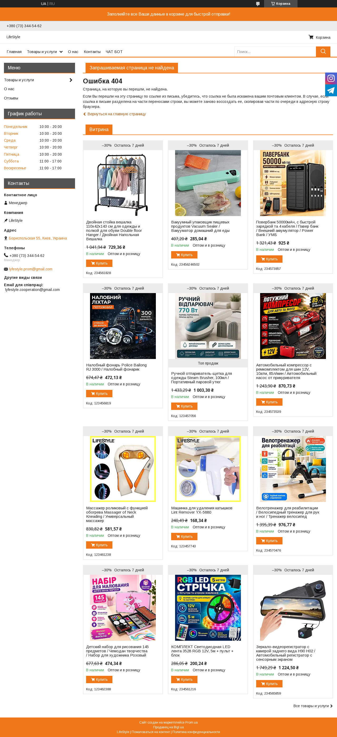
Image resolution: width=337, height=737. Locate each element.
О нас (73, 51)
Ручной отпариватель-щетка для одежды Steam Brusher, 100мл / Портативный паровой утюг (201, 377)
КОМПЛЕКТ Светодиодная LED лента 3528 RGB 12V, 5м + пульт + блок (202, 651)
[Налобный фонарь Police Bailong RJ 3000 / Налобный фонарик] (122, 326)
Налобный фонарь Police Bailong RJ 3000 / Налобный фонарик (116, 367)
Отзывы (11, 98)
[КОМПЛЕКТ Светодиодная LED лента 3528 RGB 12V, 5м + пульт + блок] (207, 608)
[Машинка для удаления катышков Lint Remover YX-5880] (207, 469)
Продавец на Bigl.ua (168, 727)
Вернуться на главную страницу (116, 114)
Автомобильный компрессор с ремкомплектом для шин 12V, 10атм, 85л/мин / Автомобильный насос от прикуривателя (286, 371)
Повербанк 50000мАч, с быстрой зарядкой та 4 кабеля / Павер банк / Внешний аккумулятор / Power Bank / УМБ (287, 228)
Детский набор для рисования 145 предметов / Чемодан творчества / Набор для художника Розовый (117, 651)
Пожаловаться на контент (151, 732)
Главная (14, 51)
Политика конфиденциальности (196, 732)
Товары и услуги (42, 51)
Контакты (92, 51)
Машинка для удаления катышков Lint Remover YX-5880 (201, 510)
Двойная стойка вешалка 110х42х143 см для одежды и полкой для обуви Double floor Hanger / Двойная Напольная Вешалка (114, 230)
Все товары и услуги (311, 706)
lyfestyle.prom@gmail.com (30, 269)
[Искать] (323, 51)
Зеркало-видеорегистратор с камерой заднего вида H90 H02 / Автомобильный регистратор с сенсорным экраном (285, 653)
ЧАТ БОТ (114, 51)
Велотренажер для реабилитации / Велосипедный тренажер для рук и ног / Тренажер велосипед (287, 512)
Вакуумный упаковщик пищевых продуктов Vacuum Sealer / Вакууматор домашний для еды (200, 226)
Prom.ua (191, 722)
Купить (102, 263)
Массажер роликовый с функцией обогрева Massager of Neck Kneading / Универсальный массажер (117, 514)
